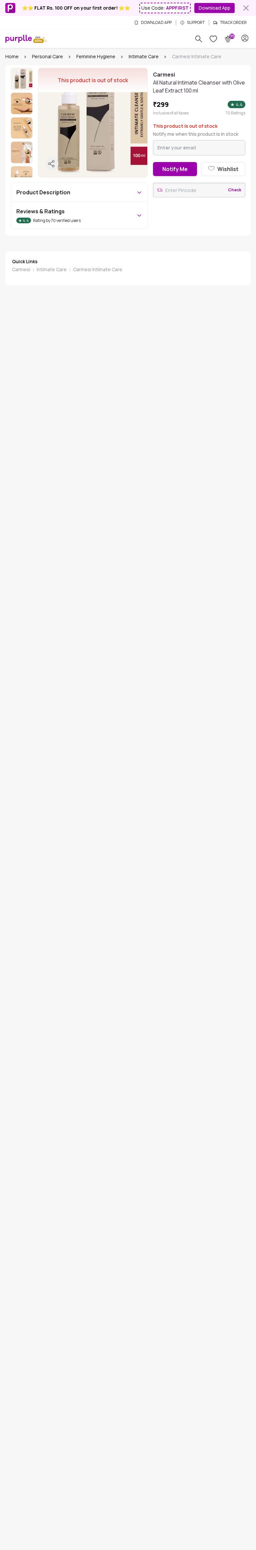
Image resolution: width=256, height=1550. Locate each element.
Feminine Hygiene (95, 56)
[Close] (246, 8)
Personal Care (47, 56)
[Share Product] (51, 163)
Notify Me (175, 169)
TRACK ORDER (233, 22)
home (12, 56)
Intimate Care (144, 56)
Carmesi (21, 269)
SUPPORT (196, 22)
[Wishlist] (213, 39)
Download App (214, 8)
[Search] (199, 39)
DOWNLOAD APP (156, 22)
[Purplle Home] (18, 39)
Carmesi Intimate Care (97, 269)
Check (234, 190)
